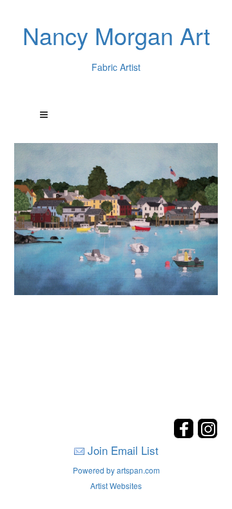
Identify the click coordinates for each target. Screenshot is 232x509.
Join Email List (123, 450)
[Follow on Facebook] (185, 435)
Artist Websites (116, 485)
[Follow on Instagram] (207, 435)
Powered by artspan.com (116, 470)
